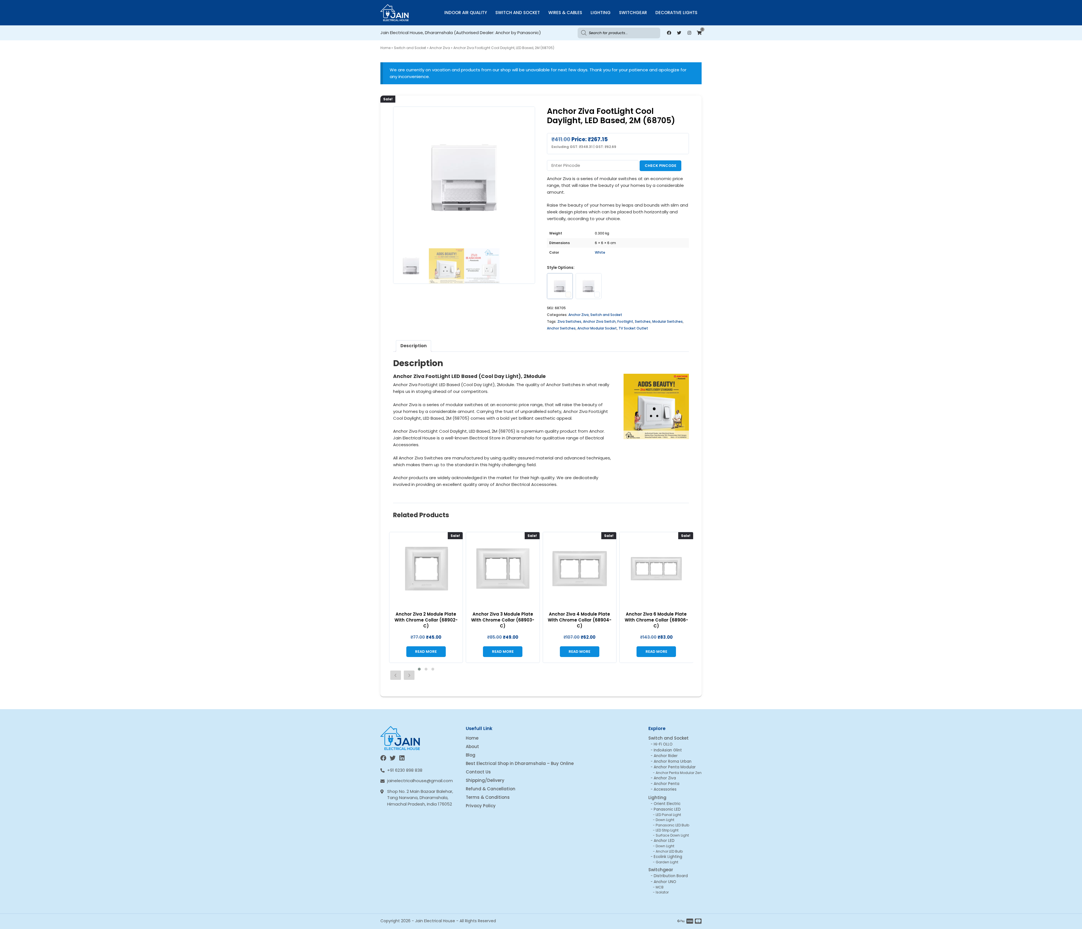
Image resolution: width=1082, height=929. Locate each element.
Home (385, 47)
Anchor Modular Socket (597, 328)
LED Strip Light (667, 830)
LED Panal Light (668, 814)
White (600, 252)
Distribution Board (671, 876)
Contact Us (478, 772)
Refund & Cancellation (490, 789)
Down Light (665, 819)
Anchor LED (664, 840)
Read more (426, 651)
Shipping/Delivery (485, 780)
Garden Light (667, 862)
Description (413, 346)
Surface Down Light (672, 835)
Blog (470, 755)
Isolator (662, 892)
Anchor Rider (666, 755)
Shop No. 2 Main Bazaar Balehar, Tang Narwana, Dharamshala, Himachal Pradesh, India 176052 (420, 797)
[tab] (413, 346)
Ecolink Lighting (668, 856)
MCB (660, 887)
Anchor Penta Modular (675, 767)
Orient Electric (667, 803)
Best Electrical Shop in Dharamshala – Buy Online (520, 763)
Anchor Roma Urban (672, 761)
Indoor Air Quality (465, 13)
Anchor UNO (665, 881)
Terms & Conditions (488, 797)
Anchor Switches (561, 328)
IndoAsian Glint (668, 750)
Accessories (665, 789)
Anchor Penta (666, 783)
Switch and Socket (517, 13)
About (472, 746)
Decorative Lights (676, 13)
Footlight (625, 321)
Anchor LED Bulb (669, 851)
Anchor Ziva (439, 47)
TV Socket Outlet (633, 328)
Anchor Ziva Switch (599, 321)
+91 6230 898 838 (404, 770)
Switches (643, 321)
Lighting (601, 13)
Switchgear (633, 13)
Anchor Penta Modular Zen (679, 772)
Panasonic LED (667, 809)
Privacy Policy (481, 806)
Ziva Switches (569, 321)
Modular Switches (667, 321)
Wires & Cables (565, 13)
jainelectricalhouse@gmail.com (420, 781)
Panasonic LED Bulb (672, 825)
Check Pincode (660, 165)
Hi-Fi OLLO (663, 744)
